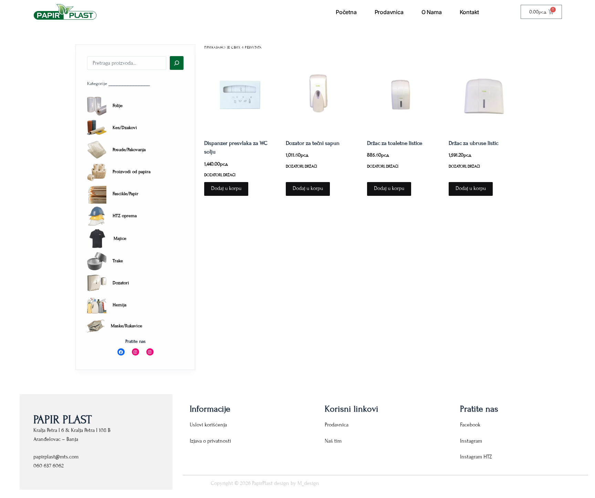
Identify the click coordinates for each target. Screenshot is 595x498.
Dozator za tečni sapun (313, 143)
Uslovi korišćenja (208, 425)
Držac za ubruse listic (473, 143)
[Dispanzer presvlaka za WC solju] (239, 94)
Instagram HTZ (476, 457)
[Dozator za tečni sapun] (321, 94)
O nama (431, 12)
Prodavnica (389, 12)
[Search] (177, 63)
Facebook (470, 425)
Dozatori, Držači (220, 174)
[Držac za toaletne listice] (402, 94)
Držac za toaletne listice (394, 143)
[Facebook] (121, 352)
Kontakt (469, 12)
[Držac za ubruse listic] (484, 94)
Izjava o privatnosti (210, 441)
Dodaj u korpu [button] (226, 188)
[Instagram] (135, 352)
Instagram (471, 441)
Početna (346, 12)
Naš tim (333, 441)
